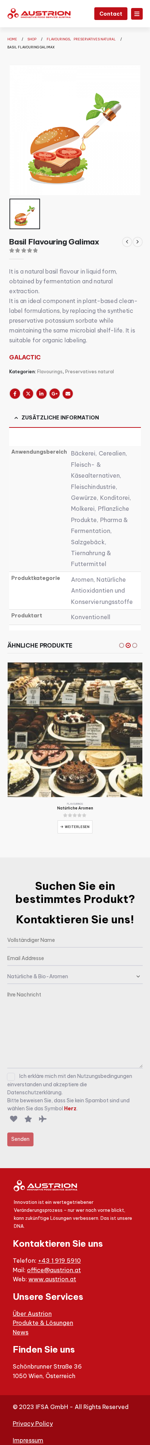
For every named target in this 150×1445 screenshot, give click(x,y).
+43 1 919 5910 (59, 1260)
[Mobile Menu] (137, 14)
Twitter (28, 393)
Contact (110, 14)
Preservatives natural (89, 371)
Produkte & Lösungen (43, 1322)
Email (68, 393)
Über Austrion (32, 1313)
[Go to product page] (75, 729)
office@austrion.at (54, 1270)
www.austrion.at (52, 1279)
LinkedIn (41, 393)
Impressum (28, 1440)
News (20, 1332)
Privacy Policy (33, 1423)
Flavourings (50, 371)
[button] (121, 645)
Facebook (15, 393)
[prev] (127, 242)
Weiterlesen (77, 827)
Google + (54, 393)
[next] (138, 242)
